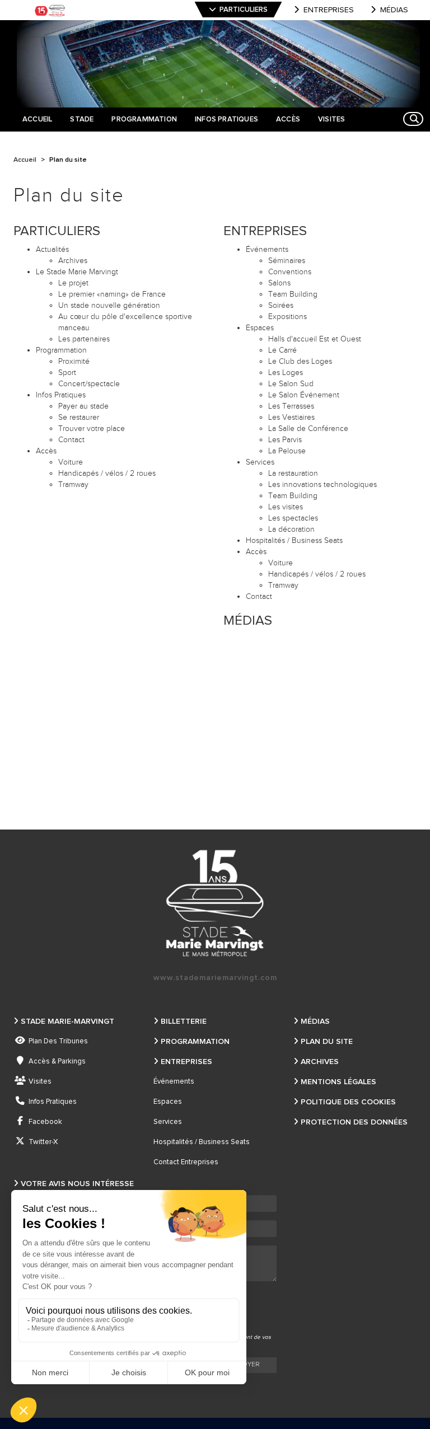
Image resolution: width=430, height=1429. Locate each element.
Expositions (287, 316)
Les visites (285, 507)
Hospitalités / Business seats (201, 1142)
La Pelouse (287, 451)
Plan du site (327, 1042)
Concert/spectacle (89, 383)
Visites (40, 1081)
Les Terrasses (291, 406)
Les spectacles (293, 518)
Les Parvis (285, 439)
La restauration (293, 473)
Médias (394, 10)
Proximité (74, 361)
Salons (279, 283)
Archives (72, 260)
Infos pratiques (53, 1101)
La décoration (291, 529)
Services (167, 1122)
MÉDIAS (247, 620)
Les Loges (285, 372)
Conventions (289, 272)
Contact (71, 439)
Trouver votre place (91, 428)
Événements (173, 1081)
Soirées (280, 305)
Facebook (45, 1122)
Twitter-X (43, 1142)
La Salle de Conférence (308, 428)
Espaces (260, 328)
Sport (67, 372)
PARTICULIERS (56, 231)
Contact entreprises (185, 1162)
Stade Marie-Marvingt (67, 1021)
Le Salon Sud (291, 383)
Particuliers (243, 9)
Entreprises (328, 10)
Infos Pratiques (61, 395)
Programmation (61, 350)
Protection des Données (354, 1122)
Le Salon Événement (303, 395)
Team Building (292, 294)
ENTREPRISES (265, 231)
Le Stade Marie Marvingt (77, 272)
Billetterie (184, 1021)
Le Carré (282, 350)
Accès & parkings (57, 1061)
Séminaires (286, 260)
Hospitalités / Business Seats (294, 540)
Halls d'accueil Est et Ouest (314, 339)
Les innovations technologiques (322, 484)
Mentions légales (338, 1082)
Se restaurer (78, 417)
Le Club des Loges (300, 361)
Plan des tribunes (58, 1041)
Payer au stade (83, 406)
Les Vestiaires (291, 417)
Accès (46, 451)
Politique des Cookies (348, 1102)
